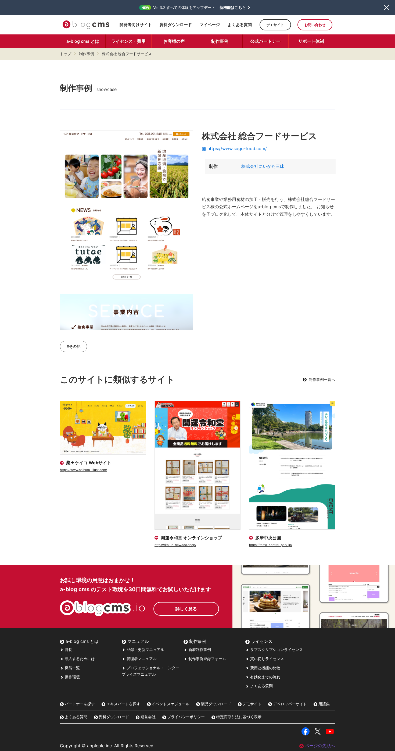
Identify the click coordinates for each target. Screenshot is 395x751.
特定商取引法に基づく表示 (238, 716)
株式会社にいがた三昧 (262, 166)
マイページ (210, 24)
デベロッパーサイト (289, 704)
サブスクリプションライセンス (276, 649)
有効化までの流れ (264, 677)
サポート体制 (311, 41)
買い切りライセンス (266, 658)
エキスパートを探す (122, 704)
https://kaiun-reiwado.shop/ (175, 545)
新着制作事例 (199, 649)
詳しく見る (186, 608)
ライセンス (261, 641)
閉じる (386, 7)
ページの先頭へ (320, 745)
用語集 (323, 704)
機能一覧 (72, 667)
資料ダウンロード (176, 24)
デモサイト (275, 25)
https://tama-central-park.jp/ (270, 545)
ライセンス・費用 (128, 41)
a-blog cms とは (82, 41)
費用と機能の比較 (264, 667)
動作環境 (72, 677)
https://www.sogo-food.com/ (237, 148)
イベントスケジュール (170, 704)
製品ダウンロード (215, 704)
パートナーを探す (79, 704)
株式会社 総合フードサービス (127, 53)
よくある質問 (240, 24)
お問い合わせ (314, 25)
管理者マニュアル (141, 658)
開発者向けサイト (136, 24)
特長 (68, 649)
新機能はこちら (233, 7)
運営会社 (147, 716)
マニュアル (137, 641)
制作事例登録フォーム (206, 658)
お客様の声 (174, 41)
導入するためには (79, 658)
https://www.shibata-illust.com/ (83, 470)
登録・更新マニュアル (144, 649)
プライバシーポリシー (185, 716)
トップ (65, 53)
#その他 (73, 346)
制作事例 (219, 41)
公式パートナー (265, 41)
